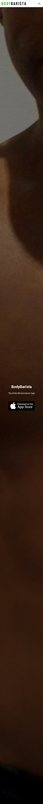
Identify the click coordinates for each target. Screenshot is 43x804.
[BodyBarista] (15, 3)
